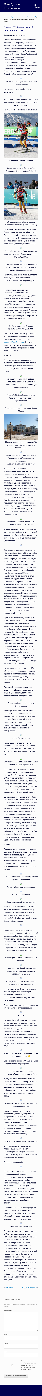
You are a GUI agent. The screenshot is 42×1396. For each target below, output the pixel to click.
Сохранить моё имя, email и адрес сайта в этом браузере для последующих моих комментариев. (28, 1365)
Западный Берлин (28, 1287)
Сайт (5, 1352)
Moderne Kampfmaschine (14, 342)
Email (6, 1343)
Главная (6, 17)
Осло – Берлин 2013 (29, 17)
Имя (6, 1334)
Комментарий (9, 1310)
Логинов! (9, 1287)
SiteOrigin (24, 1392)
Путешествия (15, 17)
